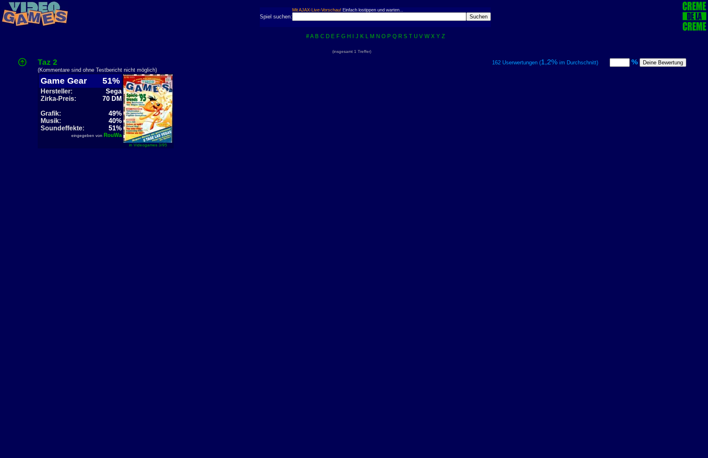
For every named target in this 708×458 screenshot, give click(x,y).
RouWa (113, 135)
